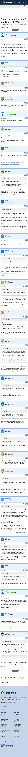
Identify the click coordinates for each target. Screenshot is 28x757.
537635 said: (4, 319)
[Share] (24, 39)
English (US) (9, 746)
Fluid (1, 744)
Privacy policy (4, 741)
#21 (26, 543)
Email (2, 712)
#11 (26, 255)
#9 (26, 205)
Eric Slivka (16, 709)
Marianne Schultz (17, 724)
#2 (26, 67)
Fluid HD (4, 744)
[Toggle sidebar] (26, 6)
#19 (26, 474)
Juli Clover (3, 714)
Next (14, 30)
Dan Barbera (3, 729)
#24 (26, 618)
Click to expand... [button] (14, 361)
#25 (26, 638)
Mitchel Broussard (4, 719)
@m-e (2, 226)
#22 (26, 570)
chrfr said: (4, 289)
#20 (26, 503)
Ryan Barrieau (17, 729)
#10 (26, 240)
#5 (26, 118)
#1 (26, 39)
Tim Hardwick (16, 719)
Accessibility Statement (13, 741)
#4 (26, 102)
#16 (26, 408)
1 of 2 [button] (10, 30)
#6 (26, 133)
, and (8, 194)
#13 (26, 316)
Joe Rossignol (17, 714)
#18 (26, 458)
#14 (26, 345)
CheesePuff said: (5, 209)
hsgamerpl (4, 24)
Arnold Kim (3, 709)
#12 (26, 286)
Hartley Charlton (4, 724)
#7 (26, 152)
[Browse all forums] (22, 6)
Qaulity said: (4, 385)
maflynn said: (5, 178)
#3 (26, 87)
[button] (2, 2)
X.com (5, 712)
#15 (26, 382)
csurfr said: (4, 348)
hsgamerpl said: (5, 258)
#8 (26, 175)
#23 (26, 596)
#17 (26, 435)
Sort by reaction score (21, 24)
